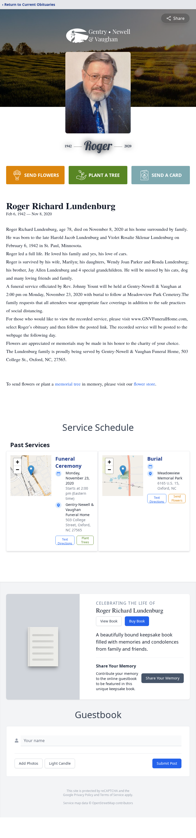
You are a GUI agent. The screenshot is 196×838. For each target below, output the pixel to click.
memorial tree (68, 384)
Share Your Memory (162, 678)
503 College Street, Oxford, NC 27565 (78, 524)
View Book (108, 621)
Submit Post (167, 763)
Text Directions (65, 541)
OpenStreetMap (103, 803)
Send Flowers (177, 498)
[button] (31, 470)
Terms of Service (112, 795)
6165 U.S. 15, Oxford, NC (168, 486)
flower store (144, 384)
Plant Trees (85, 540)
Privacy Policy (83, 795)
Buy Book (137, 621)
